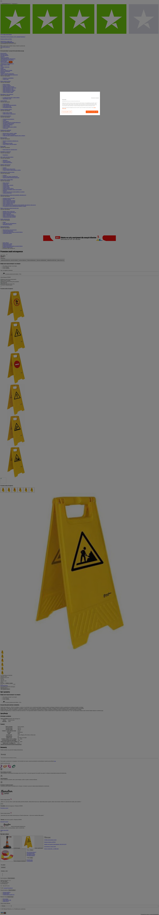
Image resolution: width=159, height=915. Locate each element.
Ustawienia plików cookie (66, 111)
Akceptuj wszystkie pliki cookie (92, 111)
